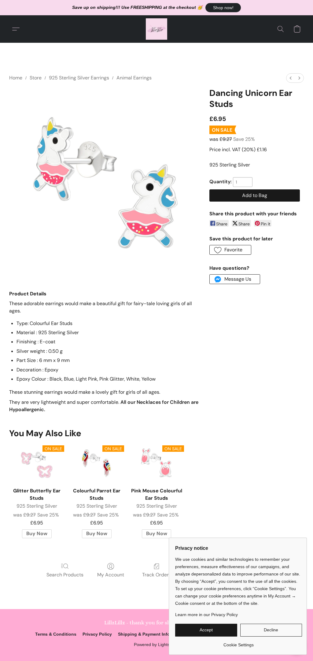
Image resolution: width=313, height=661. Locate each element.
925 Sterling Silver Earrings (79, 78)
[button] (223, 7)
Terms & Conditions (55, 634)
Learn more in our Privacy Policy (206, 614)
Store (36, 78)
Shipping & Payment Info (144, 634)
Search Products (64, 575)
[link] (238, 642)
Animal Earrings (134, 78)
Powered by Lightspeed (156, 644)
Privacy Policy (97, 634)
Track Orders (156, 575)
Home (15, 78)
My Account (110, 575)
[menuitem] (290, 78)
